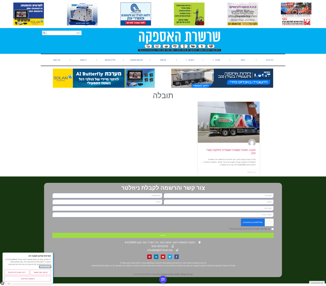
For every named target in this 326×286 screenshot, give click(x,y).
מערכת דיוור (138, 274)
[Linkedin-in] (156, 257)
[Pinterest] (149, 257)
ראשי (243, 60)
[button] (321, 14)
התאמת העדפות (28, 278)
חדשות (163, 60)
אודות (217, 60)
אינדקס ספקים (136, 60)
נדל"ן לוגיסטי (110, 60)
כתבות (191, 60)
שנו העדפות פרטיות (317, 283)
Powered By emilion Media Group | (177, 274)
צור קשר (56, 60)
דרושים (83, 60)
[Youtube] (163, 257)
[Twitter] (170, 257)
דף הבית (269, 60)
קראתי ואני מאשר (40, 272)
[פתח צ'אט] (163, 279)
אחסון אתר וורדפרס (153, 274)
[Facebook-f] (176, 257)
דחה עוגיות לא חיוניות (17, 272)
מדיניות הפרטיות (45, 267)
